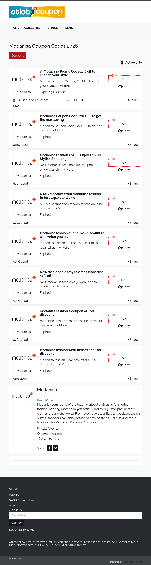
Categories (32, 27)
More (66, 86)
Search (70, 27)
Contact (15, 505)
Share (133, 100)
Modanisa (24, 92)
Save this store (51, 434)
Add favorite (50, 428)
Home (15, 27)
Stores (53, 27)
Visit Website (50, 439)
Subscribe (16, 522)
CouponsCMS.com (132, 562)
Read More (45, 400)
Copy (126, 86)
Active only (133, 62)
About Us (16, 510)
